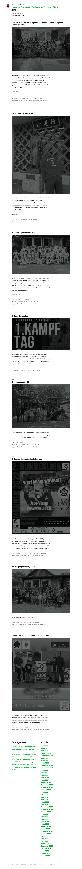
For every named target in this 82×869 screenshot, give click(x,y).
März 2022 (45, 824)
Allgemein (34, 219)
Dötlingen (15, 98)
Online (33, 729)
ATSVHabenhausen (22, 746)
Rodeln (32, 759)
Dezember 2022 (47, 807)
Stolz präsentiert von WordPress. (28, 864)
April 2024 (45, 778)
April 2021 (45, 841)
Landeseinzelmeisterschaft (26, 754)
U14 (36, 98)
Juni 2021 (44, 839)
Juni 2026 (44, 746)
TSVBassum (45, 100)
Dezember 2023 (47, 785)
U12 (32, 98)
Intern (40, 864)
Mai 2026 (44, 748)
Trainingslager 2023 (20, 382)
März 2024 (45, 780)
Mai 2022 (44, 819)
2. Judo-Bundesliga (20, 316)
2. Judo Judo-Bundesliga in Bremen (27, 459)
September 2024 (47, 770)
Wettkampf (43, 369)
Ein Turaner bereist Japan (22, 113)
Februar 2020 (46, 853)
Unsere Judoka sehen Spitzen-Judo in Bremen (31, 635)
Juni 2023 (44, 797)
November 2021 (47, 831)
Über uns (56, 7)
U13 (34, 98)
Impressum (45, 864)
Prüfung (17, 759)
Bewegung (15, 100)
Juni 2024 (44, 773)
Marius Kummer (16, 96)
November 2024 (47, 768)
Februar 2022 (46, 826)
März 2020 (45, 851)
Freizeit (19, 98)
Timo (14, 442)
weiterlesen (16, 91)
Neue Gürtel (25, 756)
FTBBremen (14, 752)
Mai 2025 (44, 760)
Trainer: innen (26, 7)
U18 (41, 98)
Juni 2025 (44, 758)
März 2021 (45, 843)
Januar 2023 (45, 804)
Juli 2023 (44, 795)
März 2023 (45, 802)
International (24, 752)
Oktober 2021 (46, 834)
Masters (15, 756)
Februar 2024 (46, 782)
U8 (43, 98)
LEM (13, 756)
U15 (38, 98)
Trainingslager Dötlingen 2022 (25, 567)
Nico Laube (15, 219)
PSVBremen (29, 100)
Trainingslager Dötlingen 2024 (25, 232)
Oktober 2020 (46, 848)
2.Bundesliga (16, 370)
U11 (29, 98)
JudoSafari (34, 752)
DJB (21, 749)
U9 (44, 98)
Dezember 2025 (47, 756)
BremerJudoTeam (23, 370)
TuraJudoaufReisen (16, 102)
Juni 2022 (44, 817)
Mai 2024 (44, 775)
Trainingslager (25, 98)
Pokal (14, 759)
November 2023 (47, 787)
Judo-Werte (48, 7)
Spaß (34, 100)
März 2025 (45, 763)
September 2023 (47, 792)
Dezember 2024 (47, 765)
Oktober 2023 (46, 790)
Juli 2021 (44, 836)
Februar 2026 (46, 753)
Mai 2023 (44, 799)
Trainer (24, 762)
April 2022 (45, 821)
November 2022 (47, 809)
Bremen (34, 746)
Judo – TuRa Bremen (19, 5)
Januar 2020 (45, 856)
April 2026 (45, 751)
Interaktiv (19, 752)
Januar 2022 (45, 829)
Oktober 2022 (46, 812)
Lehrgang (34, 754)
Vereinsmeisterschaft (23, 767)
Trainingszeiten (37, 7)
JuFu (12, 754)
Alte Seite (52, 864)
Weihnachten (30, 767)
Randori (28, 759)
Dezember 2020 (47, 846)
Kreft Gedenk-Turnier (17, 754)
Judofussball (29, 752)
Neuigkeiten (16, 7)
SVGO (33, 555)
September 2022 (47, 814)
